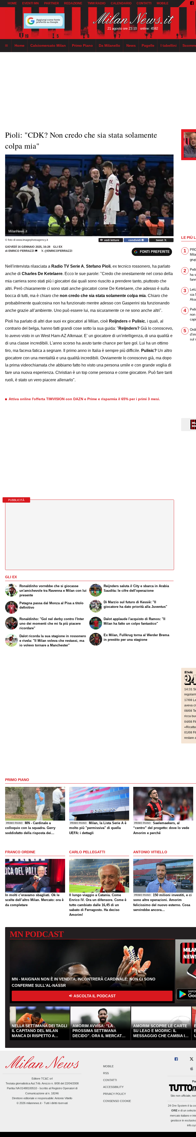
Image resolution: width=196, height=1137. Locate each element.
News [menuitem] (131, 45)
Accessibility (113, 1087)
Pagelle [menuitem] (148, 45)
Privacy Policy (114, 1094)
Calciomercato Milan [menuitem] (48, 45)
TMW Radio (96, 3)
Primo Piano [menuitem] (82, 45)
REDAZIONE (73, 3)
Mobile (108, 1066)
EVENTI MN (30, 3)
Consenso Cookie (117, 1101)
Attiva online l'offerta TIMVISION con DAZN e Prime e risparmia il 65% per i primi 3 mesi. (84, 399)
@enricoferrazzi (58, 250)
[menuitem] (6, 46)
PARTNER (51, 3)
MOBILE (162, 3)
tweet (160, 240)
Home (12, 3)
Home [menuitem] (19, 45)
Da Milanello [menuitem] (109, 45)
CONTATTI (144, 3)
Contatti (110, 1080)
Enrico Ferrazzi (21, 250)
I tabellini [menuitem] (169, 45)
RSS (106, 1073)
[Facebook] (192, 3)
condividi (135, 240)
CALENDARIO (121, 3)
